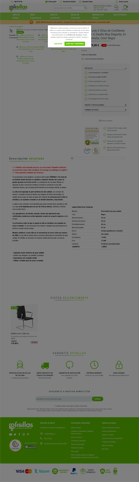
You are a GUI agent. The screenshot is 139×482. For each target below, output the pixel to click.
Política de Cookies (75, 35)
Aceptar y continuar (75, 44)
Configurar (58, 43)
